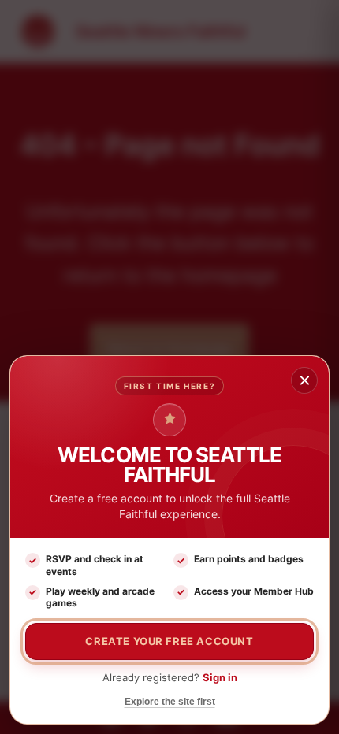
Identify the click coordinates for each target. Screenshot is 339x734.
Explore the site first (170, 701)
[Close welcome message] (304, 380)
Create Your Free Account (169, 641)
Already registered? (169, 677)
